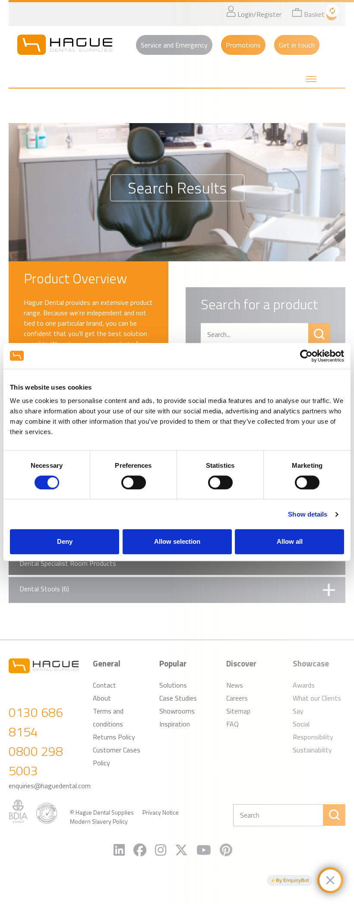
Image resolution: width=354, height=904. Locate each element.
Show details (307, 514)
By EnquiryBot (292, 880)
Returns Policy (114, 737)
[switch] (133, 482)
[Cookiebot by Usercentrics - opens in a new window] (306, 355)
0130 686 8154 (36, 722)
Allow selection (177, 541)
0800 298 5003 (36, 760)
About (102, 698)
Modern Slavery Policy (99, 821)
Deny (65, 541)
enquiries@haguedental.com (50, 785)
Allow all (290, 541)
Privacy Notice (160, 812)
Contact (104, 685)
